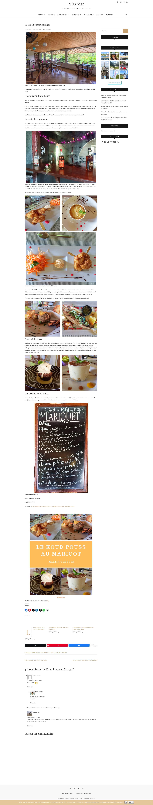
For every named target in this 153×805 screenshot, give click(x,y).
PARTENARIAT (89, 14)
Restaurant (63, 652)
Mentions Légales (67, 793)
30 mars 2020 (37, 29)
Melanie (35, 712)
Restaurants (62, 14)
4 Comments (47, 29)
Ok (126, 802)
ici (48, 600)
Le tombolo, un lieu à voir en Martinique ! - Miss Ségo (45, 707)
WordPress (92, 798)
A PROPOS (109, 14)
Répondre (30, 687)
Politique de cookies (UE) (83, 793)
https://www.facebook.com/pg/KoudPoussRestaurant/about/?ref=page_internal (52, 506)
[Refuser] (151, 802)
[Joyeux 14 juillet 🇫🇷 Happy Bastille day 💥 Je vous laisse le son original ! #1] (114, 74)
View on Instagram (114, 82)
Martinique (36, 652)
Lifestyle (75, 14)
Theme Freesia (78, 798)
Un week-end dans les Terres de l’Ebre (36, 660)
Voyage (40, 14)
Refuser (131, 802)
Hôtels (50, 14)
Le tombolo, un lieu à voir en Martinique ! (85, 660)
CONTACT (100, 14)
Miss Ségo (76, 4)
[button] (42, 213)
